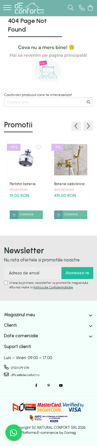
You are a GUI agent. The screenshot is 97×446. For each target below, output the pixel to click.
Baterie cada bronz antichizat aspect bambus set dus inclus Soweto (70, 184)
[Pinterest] (48, 385)
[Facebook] (36, 385)
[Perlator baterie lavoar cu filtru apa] (26, 159)
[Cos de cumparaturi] (90, 8)
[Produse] (7, 8)
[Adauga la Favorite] (38, 147)
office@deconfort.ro (24, 375)
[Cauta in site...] (71, 8)
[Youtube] (61, 385)
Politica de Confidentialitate (53, 287)
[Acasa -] (29, 8)
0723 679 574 (19, 368)
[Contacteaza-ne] (82, 8)
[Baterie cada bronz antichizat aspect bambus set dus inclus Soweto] (70, 159)
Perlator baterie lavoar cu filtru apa (24, 184)
